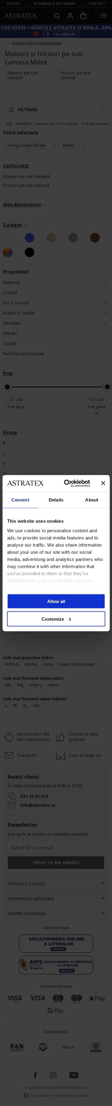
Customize (53, 618)
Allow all (56, 601)
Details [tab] (56, 499)
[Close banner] (103, 483)
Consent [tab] (20, 499)
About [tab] (91, 499)
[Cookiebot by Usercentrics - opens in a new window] (67, 483)
